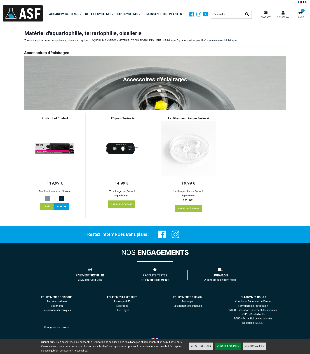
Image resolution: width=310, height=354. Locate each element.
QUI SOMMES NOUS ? (253, 297)
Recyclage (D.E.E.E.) (253, 322)
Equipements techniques (188, 305)
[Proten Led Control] (54, 174)
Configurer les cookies (56, 327)
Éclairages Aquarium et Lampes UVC (185, 40)
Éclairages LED (122, 301)
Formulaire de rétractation (253, 305)
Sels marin (57, 305)
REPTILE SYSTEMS (98, 14)
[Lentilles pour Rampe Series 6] (188, 174)
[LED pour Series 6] (121, 174)
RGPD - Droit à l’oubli (253, 314)
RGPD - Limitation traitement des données (253, 310)
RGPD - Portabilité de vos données (253, 318)
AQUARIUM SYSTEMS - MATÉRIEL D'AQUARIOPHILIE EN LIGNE (126, 40)
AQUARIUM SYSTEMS (63, 14)
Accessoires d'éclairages (223, 40)
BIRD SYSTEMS (127, 14)
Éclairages (188, 301)
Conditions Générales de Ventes (253, 301)
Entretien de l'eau (57, 301)
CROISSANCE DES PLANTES (163, 14)
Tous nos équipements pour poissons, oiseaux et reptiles (56, 40)
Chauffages (122, 310)
